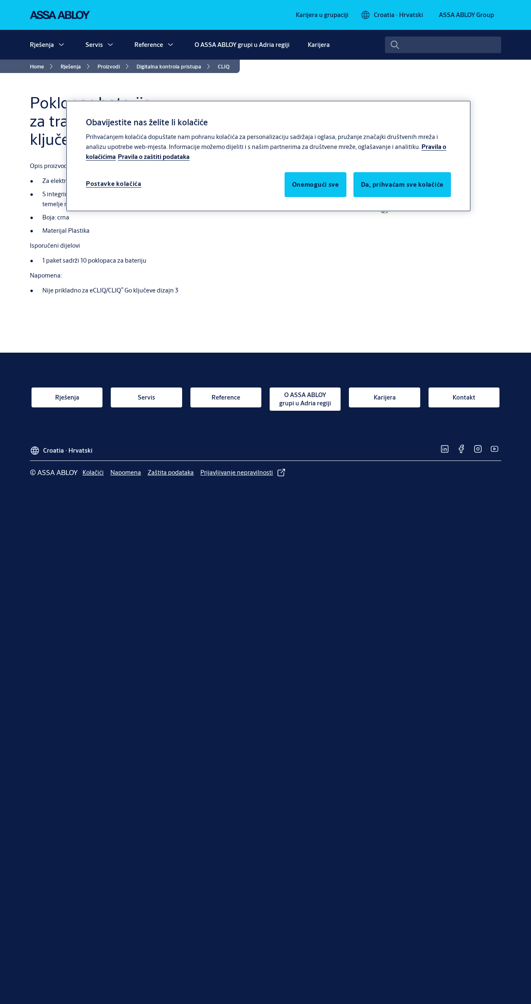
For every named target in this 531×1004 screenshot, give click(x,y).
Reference (148, 45)
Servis (94, 45)
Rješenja (42, 45)
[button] (61, 45)
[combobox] (443, 45)
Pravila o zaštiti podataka (154, 157)
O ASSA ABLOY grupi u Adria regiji (242, 45)
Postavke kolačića (113, 184)
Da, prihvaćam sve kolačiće (402, 184)
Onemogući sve (315, 184)
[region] (268, 156)
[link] (322, 15)
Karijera (319, 45)
